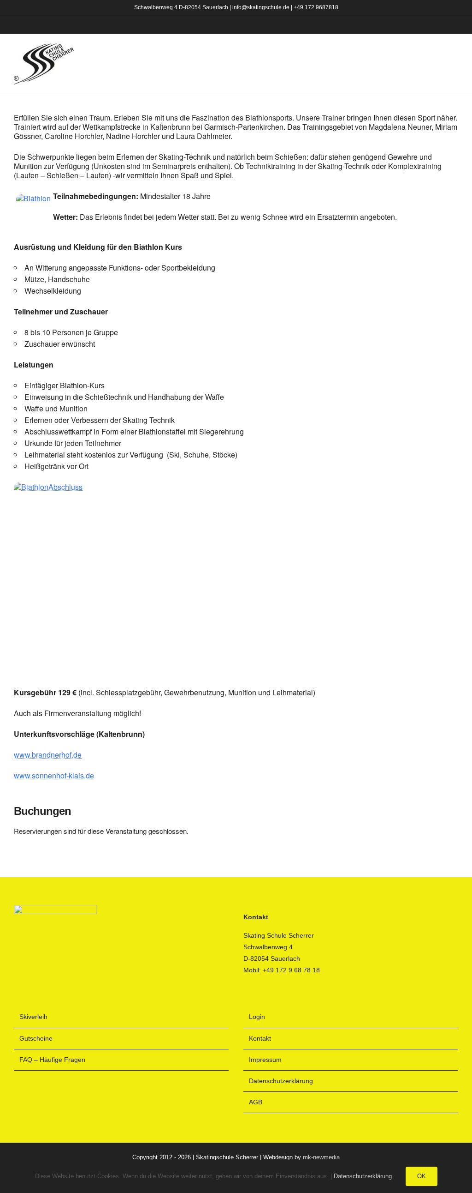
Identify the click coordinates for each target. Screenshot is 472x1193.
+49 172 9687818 (316, 7)
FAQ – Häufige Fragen (52, 1059)
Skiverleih (33, 1016)
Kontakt (260, 1038)
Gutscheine (36, 1038)
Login (257, 1016)
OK (421, 1176)
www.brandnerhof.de (48, 754)
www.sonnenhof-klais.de (54, 775)
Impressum (265, 1059)
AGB (255, 1102)
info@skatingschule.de (260, 7)
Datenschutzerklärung (281, 1081)
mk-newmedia (321, 1157)
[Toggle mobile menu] (454, 64)
